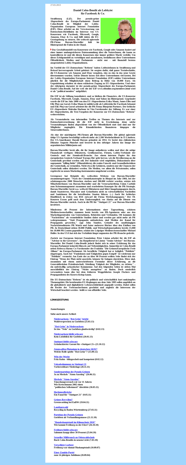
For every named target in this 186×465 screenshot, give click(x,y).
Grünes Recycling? (63, 399)
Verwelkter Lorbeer (64, 445)
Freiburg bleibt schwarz (66, 430)
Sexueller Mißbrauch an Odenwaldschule (74, 437)
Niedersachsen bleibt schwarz (68, 334)
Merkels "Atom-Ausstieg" (67, 379)
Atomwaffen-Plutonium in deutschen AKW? (75, 349)
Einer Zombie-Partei (64, 452)
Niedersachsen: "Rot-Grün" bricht (71, 319)
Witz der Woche (62, 356)
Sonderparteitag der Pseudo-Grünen (72, 372)
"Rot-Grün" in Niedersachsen (69, 326)
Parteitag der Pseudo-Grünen (68, 414)
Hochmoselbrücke (63, 392)
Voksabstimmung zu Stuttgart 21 (70, 364)
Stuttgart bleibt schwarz (66, 341)
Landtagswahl (61, 407)
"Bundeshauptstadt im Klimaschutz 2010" (75, 422)
